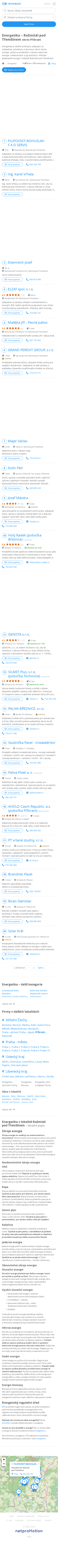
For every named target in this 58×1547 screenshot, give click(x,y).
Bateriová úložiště (38, 990)
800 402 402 (35, 830)
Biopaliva (6, 993)
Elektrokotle (35, 996)
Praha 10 (45, 1050)
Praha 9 (35, 1050)
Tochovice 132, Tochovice (14, 644)
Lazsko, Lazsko (22, 778)
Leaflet (36, 1456)
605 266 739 (35, 164)
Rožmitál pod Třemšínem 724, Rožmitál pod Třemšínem (26, 332)
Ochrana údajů (34, 1520)
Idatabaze (14, 3)
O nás (9, 1520)
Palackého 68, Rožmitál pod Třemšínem (29, 150)
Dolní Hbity (40, 1096)
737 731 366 (11, 958)
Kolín (33, 1025)
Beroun (17, 1025)
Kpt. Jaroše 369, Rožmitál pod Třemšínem (32, 356)
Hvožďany (25, 1099)
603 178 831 (35, 891)
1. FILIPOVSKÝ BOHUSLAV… (24, 1464)
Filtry (53, 63)
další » (41, 967)
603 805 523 (35, 488)
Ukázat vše (7, 1003)
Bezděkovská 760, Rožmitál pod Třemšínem (22, 298)
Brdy (13, 1096)
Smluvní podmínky (25, 1516)
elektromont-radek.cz (40, 562)
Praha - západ (26, 1032)
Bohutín (5, 1096)
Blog (29, 1536)
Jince (34, 1099)
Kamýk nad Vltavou (11, 1102)
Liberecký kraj (16, 1071)
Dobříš (30, 1096)
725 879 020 (11, 662)
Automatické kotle (10, 990)
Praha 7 (16, 1050)
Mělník (5, 1028)
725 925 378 (50, 699)
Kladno (26, 1025)
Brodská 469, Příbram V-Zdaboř (17, 819)
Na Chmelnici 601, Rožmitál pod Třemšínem (32, 180)
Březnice (21, 1096)
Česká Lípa (8, 1076)
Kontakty (19, 1520)
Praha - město (16, 1042)
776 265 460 (11, 865)
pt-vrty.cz (34, 860)
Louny (38, 1061)
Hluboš (16, 1099)
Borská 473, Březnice (24, 714)
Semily (50, 1076)
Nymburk (33, 1028)
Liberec (41, 1076)
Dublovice (6, 1099)
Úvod (11, 1516)
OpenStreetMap (47, 1456)
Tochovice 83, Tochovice (14, 684)
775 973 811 (35, 458)
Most (46, 1061)
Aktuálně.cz (7, 1423)
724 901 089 (35, 762)
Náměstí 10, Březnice (13, 548)
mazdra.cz (34, 521)
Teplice (6, 1065)
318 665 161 (35, 312)
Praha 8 (25, 1050)
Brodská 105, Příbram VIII (26, 846)
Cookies (48, 1520)
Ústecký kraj (15, 1057)
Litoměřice (28, 1061)
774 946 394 (11, 526)
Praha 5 (44, 1047)
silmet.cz (34, 699)
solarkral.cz (35, 954)
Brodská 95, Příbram (25, 880)
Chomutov (15, 1061)
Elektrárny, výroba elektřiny (14, 996)
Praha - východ (10, 1032)
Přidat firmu (43, 1516)
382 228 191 (11, 797)
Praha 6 (6, 1050)
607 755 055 (35, 340)
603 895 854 (35, 921)
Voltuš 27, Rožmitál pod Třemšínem (29, 447)
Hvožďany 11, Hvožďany (25, 748)
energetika (41, 1438)
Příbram (40, 1032)
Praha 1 (6, 1047)
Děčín (5, 1061)
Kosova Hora (27, 1102)
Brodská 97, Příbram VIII (26, 907)
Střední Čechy (16, 1020)
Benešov (6, 1025)
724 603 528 (11, 566)
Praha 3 (25, 1047)
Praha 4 (35, 1047)
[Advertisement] (29, 105)
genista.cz (34, 658)
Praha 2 (16, 1047)
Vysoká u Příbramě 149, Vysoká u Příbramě (32, 474)
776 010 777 (35, 373)
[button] (24, 1482)
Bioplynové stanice (39, 993)
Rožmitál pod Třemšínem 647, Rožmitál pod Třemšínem (26, 271)
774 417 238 (11, 733)
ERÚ (3, 1406)
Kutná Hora (43, 1025)
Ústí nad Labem (19, 1065)
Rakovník (7, 1035)
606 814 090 (35, 279)
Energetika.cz (40, 1430)
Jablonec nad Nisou (25, 1076)
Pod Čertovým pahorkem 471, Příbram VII (33, 937)
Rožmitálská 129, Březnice (15, 507)
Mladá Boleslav (19, 1028)
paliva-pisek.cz (36, 792)
